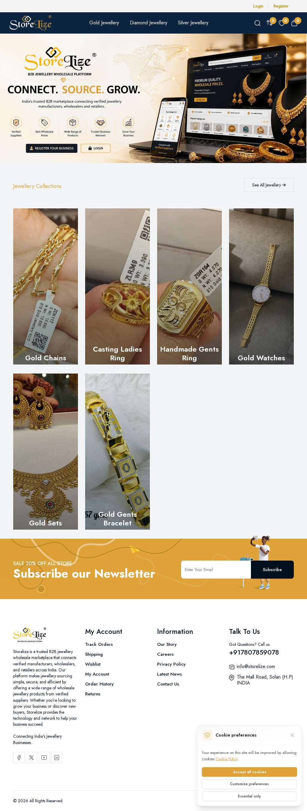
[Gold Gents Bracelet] (117, 452)
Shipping (94, 654)
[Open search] (258, 23)
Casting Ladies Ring (117, 353)
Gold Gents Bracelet (117, 518)
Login (258, 6)
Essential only (249, 796)
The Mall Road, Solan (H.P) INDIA (265, 679)
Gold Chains (45, 358)
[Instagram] (56, 757)
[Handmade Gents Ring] (189, 286)
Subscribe (272, 570)
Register (280, 6)
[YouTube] (44, 757)
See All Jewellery (267, 185)
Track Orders (99, 644)
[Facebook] (19, 757)
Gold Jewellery (104, 22)
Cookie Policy (227, 759)
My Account (97, 674)
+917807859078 (254, 652)
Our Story (167, 644)
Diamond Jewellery (148, 22)
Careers (165, 654)
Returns (92, 694)
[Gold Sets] (45, 452)
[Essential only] (292, 735)
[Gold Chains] (45, 286)
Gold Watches (261, 358)
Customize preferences (249, 784)
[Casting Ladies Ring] (117, 286)
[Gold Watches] (261, 286)
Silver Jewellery (193, 22)
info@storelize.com (256, 666)
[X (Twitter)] (31, 757)
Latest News (169, 674)
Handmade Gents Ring (189, 353)
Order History (99, 684)
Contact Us (168, 684)
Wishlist (92, 664)
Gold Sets (45, 523)
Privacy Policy (171, 664)
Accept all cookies (249, 772)
